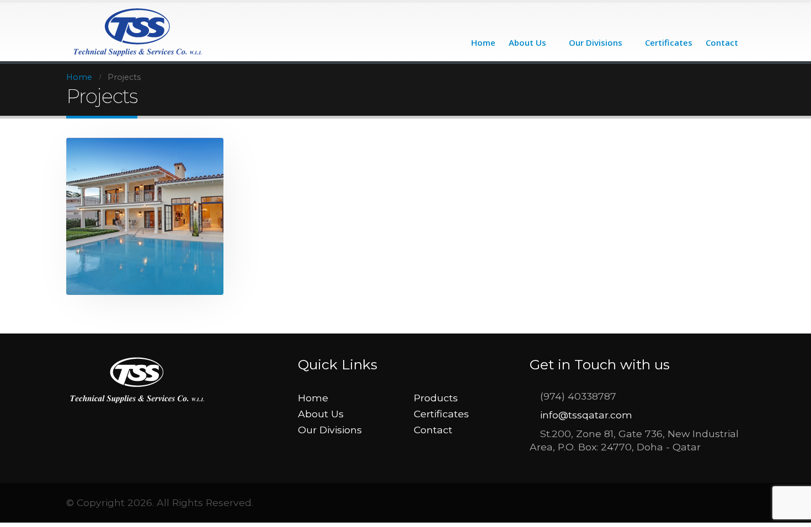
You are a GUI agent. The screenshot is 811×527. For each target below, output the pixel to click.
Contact (722, 42)
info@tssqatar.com (586, 415)
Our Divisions (595, 42)
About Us (527, 42)
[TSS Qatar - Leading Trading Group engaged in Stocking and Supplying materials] (138, 32)
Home (483, 42)
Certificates (668, 42)
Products (436, 398)
